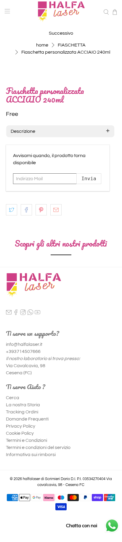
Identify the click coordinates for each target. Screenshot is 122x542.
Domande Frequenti (27, 419)
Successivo (61, 33)
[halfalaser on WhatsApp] (30, 313)
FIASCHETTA (72, 45)
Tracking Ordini (22, 412)
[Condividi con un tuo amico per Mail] (56, 209)
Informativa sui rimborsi (31, 454)
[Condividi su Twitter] (11, 209)
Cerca (12, 397)
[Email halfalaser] (9, 313)
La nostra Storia (23, 404)
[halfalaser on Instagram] (23, 313)
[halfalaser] (61, 11)
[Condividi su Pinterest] (41, 209)
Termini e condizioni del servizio (38, 447)
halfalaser (31, 479)
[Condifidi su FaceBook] (26, 209)
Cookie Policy (20, 433)
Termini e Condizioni (26, 440)
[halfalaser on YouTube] (37, 313)
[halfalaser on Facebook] (16, 313)
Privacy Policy (20, 426)
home (42, 45)
